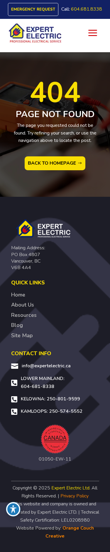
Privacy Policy (74, 496)
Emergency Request (33, 9)
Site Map (22, 335)
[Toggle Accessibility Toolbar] (13, 509)
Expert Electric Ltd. (70, 488)
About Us (22, 304)
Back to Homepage (52, 163)
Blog (17, 325)
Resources (24, 315)
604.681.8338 (86, 9)
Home (18, 294)
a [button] (93, 33)
